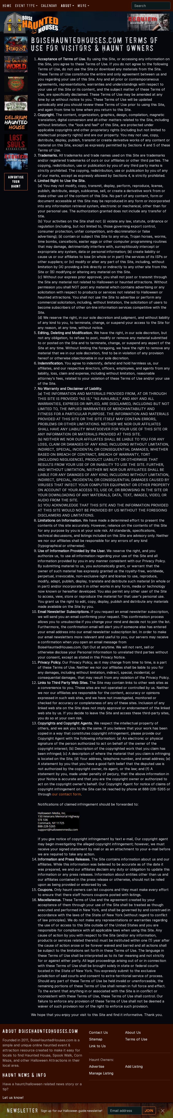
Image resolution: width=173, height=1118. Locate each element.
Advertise (96, 1066)
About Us (133, 1032)
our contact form (66, 794)
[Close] (162, 1110)
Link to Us (97, 1046)
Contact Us (98, 1032)
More (82, 5)
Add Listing (134, 1066)
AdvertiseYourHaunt (16, 181)
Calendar (49, 5)
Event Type (25, 5)
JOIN (149, 1110)
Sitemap (95, 1039)
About (66, 5)
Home (7, 5)
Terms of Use (136, 1039)
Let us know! (13, 1097)
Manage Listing (101, 1073)
